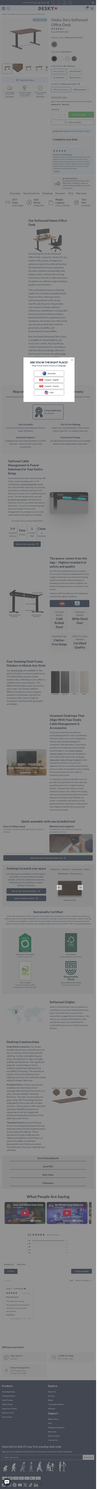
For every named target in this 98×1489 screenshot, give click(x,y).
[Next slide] (80, 887)
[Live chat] (7, 1482)
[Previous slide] (59, 887)
